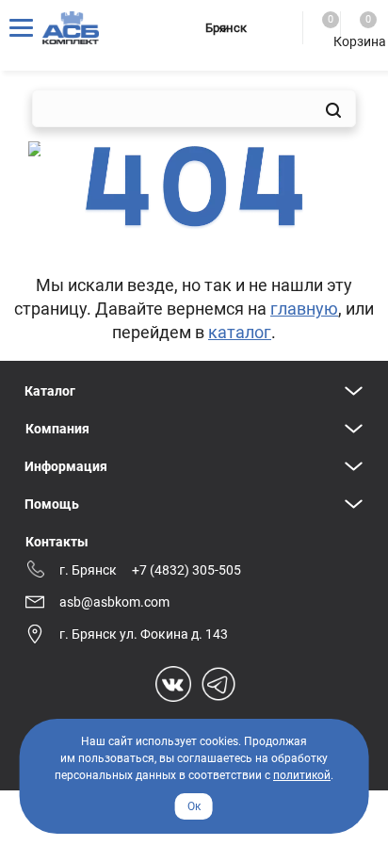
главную (304, 308)
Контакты (57, 541)
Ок (194, 806)
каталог (239, 332)
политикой (302, 775)
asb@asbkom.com (114, 602)
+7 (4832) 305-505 (186, 569)
